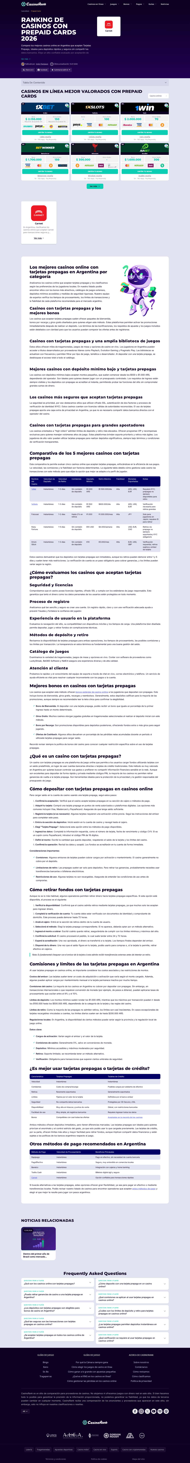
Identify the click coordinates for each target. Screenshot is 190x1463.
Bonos (126, 4)
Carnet (34, 1177)
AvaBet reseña (145, 175)
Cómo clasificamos (141, 1376)
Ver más (93, 186)
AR (24, 1411)
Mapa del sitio (138, 1459)
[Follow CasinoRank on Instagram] (141, 1411)
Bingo (45, 1362)
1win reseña (144, 136)
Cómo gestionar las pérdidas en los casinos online (91, 1381)
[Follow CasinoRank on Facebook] (135, 1411)
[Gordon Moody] (112, 1435)
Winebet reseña (95, 175)
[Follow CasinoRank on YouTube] (153, 1411)
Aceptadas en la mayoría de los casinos (125, 1117)
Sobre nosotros (141, 1362)
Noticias (165, 4)
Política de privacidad (141, 1381)
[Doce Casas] (93, 1435)
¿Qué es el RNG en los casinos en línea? (92, 1376)
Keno (45, 1367)
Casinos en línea (95, 4)
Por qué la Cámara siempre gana (92, 1362)
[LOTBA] (51, 1435)
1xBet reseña (45, 136)
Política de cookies (99, 1459)
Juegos (113, 4)
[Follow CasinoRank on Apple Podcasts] (166, 1411)
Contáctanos (141, 1367)
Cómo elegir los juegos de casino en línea (92, 1367)
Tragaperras (46, 1376)
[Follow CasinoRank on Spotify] (160, 1411)
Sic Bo (46, 1371)
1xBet (33, 489)
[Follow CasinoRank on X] (147, 1411)
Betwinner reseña (45, 175)
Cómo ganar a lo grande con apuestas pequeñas (92, 1371)
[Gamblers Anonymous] (130, 1435)
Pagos (139, 4)
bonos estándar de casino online (92, 692)
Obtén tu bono (45, 132)
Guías (151, 4)
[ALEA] (73, 1435)
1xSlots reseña (95, 136)
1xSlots (34, 504)
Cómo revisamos (141, 1371)
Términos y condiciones (55, 1459)
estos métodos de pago (144, 1188)
